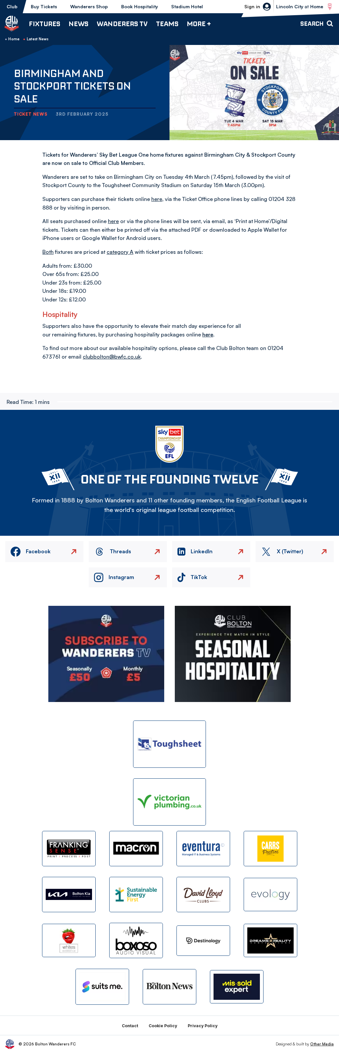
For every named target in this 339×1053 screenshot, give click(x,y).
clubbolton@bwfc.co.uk (112, 356)
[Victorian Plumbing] (169, 802)
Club (12, 6)
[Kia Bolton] (69, 894)
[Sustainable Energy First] (136, 894)
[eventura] (203, 848)
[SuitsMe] (102, 987)
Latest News (38, 39)
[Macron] (136, 848)
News (78, 24)
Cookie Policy (163, 1025)
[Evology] (270, 894)
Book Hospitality (139, 6)
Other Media (322, 1043)
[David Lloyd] (203, 894)
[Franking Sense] (69, 848)
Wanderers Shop (89, 6)
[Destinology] (203, 940)
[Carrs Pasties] (270, 848)
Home (14, 39)
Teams (167, 24)
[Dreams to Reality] (270, 940)
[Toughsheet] (169, 744)
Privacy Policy (203, 1025)
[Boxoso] (136, 940)
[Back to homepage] (11, 23)
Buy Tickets (44, 6)
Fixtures (44, 24)
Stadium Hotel (187, 6)
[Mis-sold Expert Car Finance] (237, 986)
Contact (130, 1025)
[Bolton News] (169, 986)
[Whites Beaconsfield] (69, 940)
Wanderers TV (122, 24)
